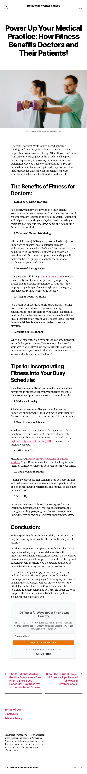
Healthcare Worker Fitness (43, 5)
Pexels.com (56, 131)
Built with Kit (43, 654)
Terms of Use (13, 709)
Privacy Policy (13, 718)
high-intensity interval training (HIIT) (32, 441)
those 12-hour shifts (52, 276)
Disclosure (11, 714)
